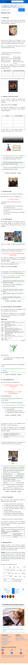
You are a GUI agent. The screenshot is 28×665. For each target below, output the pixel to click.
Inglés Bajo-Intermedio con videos (9, 7)
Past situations (10, 409)
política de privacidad (12, 656)
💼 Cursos (7, 5)
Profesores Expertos (7, 641)
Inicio (2, 5)
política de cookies (20, 656)
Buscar (21, 10)
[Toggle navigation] (2, 1)
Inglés (15, 5)
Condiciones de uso (4, 656)
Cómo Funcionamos (6, 636)
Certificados (5, 639)
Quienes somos (5, 638)
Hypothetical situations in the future (16, 412)
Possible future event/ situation (14, 410)
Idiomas (11, 5)
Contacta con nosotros (21, 639)
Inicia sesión (3, 155)
